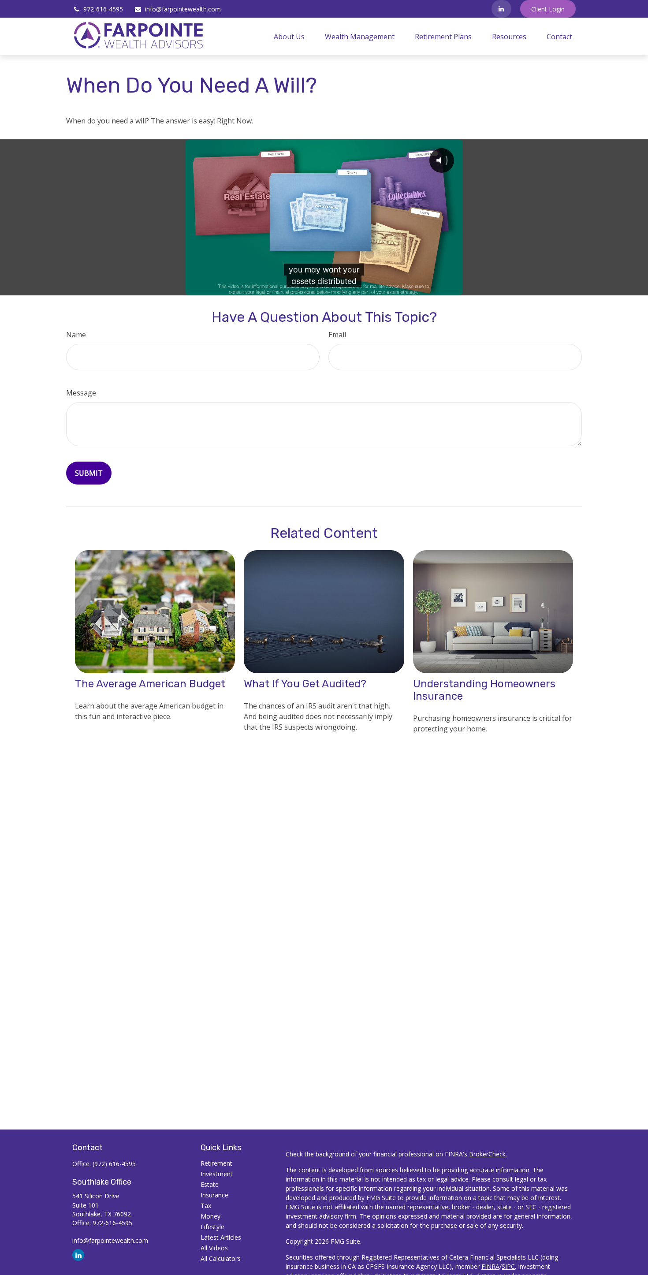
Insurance (214, 1195)
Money (210, 1216)
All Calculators (221, 1258)
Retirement (216, 1163)
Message (81, 393)
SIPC (508, 1266)
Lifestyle (212, 1227)
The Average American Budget (150, 684)
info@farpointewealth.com (183, 9)
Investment (217, 1174)
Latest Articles (221, 1237)
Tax (206, 1205)
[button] (289, 36)
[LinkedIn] (501, 9)
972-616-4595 (103, 9)
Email (337, 334)
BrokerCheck (487, 1154)
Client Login (548, 9)
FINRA (490, 1266)
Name (76, 334)
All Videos (214, 1248)
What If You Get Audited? (305, 684)
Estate (210, 1184)
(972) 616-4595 (114, 1163)
